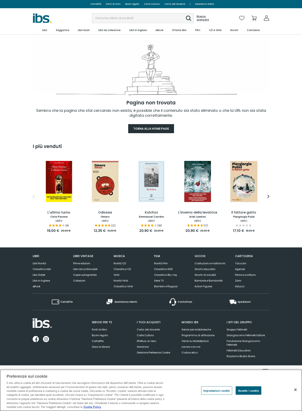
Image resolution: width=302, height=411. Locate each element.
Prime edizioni (81, 263)
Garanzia (143, 347)
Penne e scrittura (245, 275)
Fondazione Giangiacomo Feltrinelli (243, 342)
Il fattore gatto (243, 212)
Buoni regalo (132, 4)
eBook (36, 286)
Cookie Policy (92, 407)
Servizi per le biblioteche (196, 329)
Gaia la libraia (101, 347)
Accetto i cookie (248, 391)
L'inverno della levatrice (197, 212)
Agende (240, 269)
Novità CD (120, 263)
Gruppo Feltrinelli (237, 329)
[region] (151, 390)
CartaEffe (95, 4)
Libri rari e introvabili (85, 269)
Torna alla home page (151, 129)
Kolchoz (151, 212)
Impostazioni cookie (216, 391)
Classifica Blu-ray (165, 275)
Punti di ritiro (113, 4)
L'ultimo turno (58, 212)
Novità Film (161, 263)
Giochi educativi (205, 269)
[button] (188, 18)
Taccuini (240, 263)
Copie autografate (85, 275)
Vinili (116, 275)
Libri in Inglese (41, 280)
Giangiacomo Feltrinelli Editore (246, 335)
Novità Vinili (121, 280)
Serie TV (159, 280)
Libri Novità (39, 263)
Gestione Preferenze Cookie (153, 352)
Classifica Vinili (123, 286)
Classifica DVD (163, 269)
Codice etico (190, 352)
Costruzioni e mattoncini (210, 263)
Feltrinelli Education (239, 350)
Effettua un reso (146, 341)
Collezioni (79, 280)
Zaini (238, 280)
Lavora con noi (191, 347)
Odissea (105, 212)
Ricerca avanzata (203, 18)
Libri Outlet (39, 275)
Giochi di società (205, 275)
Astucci (239, 286)
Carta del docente (175, 4)
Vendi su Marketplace (195, 341)
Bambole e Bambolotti (209, 280)
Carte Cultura (152, 4)
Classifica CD (122, 269)
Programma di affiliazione (198, 335)
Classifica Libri (42, 269)
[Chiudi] (295, 389)
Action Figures (203, 286)
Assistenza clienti (204, 4)
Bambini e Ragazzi (166, 286)
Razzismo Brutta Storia (241, 356)
